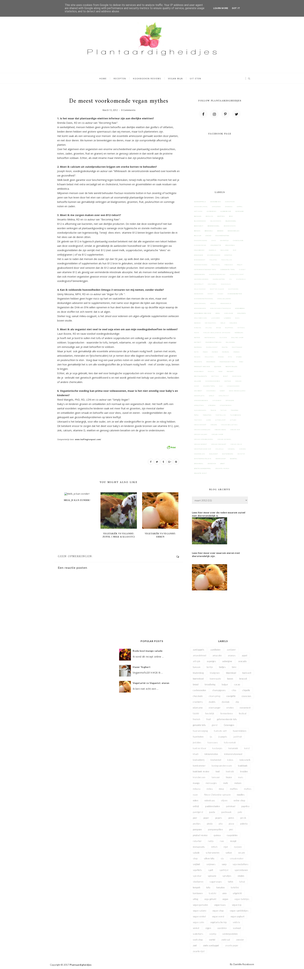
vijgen (242, 449)
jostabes (212, 284)
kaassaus (226, 284)
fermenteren (201, 265)
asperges (211, 211)
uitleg (233, 420)
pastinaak (237, 347)
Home (103, 78)
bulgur (197, 235)
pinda (221, 357)
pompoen (210, 362)
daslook (224, 250)
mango (197, 323)
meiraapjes (210, 323)
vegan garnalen (202, 429)
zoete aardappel (202, 468)
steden (212, 405)
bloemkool (231, 221)
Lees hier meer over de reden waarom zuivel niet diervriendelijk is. (218, 514)
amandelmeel (201, 206)
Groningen (199, 274)
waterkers (227, 454)
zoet (222, 463)
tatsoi (223, 410)
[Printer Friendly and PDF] (171, 447)
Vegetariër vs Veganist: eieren (160, 535)
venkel (231, 449)
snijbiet (198, 391)
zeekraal (198, 463)
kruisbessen (200, 318)
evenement (199, 260)
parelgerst (212, 347)
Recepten (120, 78)
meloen (233, 323)
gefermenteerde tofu (205, 269)
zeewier (212, 463)
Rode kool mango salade (147, 650)
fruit (239, 265)
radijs (211, 371)
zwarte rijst (200, 473)
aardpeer (230, 201)
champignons (200, 240)
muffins (229, 328)
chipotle (224, 240)
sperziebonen (201, 400)
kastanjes (233, 289)
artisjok (198, 211)
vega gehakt (200, 425)
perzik (197, 357)
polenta (198, 362)
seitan (227, 381)
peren (236, 352)
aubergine (225, 211)
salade (197, 381)
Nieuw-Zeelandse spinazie (216, 332)
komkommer (200, 308)
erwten (228, 255)
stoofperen (226, 405)
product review (202, 366)
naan (196, 332)
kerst (210, 294)
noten (197, 337)
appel (240, 206)
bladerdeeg (200, 221)
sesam (238, 381)
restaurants (200, 376)
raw (220, 371)
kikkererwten (235, 294)
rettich (215, 376)
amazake (216, 206)
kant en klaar (217, 289)
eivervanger (213, 255)
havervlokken (201, 279)
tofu (196, 415)
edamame (198, 255)
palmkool (230, 342)
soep (222, 391)
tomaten (207, 415)
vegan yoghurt (218, 444)
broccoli (209, 231)
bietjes (221, 216)
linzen (227, 318)
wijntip (241, 454)
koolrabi (228, 313)
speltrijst (223, 396)
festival (216, 265)
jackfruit (199, 284)
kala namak (200, 289)
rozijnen (236, 376)
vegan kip (235, 429)
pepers (225, 352)
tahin (213, 410)
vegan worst (200, 444)
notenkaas (209, 337)
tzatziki (198, 420)
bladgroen (215, 221)
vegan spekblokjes (203, 439)
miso (218, 328)
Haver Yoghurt (141, 666)
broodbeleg (234, 231)
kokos (213, 303)
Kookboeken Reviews (147, 78)
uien (208, 420)
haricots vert (237, 274)
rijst (225, 376)
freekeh (228, 265)
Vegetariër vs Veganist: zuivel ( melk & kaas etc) (119, 535)
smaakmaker (233, 386)
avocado (239, 211)
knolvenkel (200, 303)
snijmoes (211, 391)
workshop (221, 458)
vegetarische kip (202, 449)
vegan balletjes (229, 425)
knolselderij (224, 299)
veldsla (219, 449)
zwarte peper (222, 468)
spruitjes (199, 405)
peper (215, 352)
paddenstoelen (213, 342)
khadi (220, 294)
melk (222, 323)
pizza (239, 357)
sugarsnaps (200, 410)
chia (213, 240)
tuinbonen (235, 415)
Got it (236, 8)
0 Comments (128, 110)
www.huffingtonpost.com (87, 439)
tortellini (221, 415)
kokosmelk (225, 303)
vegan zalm (236, 444)
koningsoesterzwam (220, 308)
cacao (208, 235)
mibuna (197, 328)
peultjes (209, 357)
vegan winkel (224, 439)
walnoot (213, 454)
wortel (233, 458)
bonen (197, 231)
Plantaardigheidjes (81, 964)
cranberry (199, 250)
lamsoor (215, 318)
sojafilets (199, 396)
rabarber (199, 371)
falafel (213, 260)
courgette (216, 245)
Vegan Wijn (175, 78)
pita (230, 357)
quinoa (217, 366)
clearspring (200, 245)
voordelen (199, 454)
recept (230, 371)
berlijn (209, 216)
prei (241, 362)
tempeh (234, 410)
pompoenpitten (227, 362)
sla (221, 386)
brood (220, 231)
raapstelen (231, 366)
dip (234, 250)
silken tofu (209, 386)
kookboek (240, 308)
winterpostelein (202, 458)
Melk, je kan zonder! (77, 500)
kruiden (241, 313)
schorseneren (212, 381)
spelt (211, 396)
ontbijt (197, 342)
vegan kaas (220, 429)
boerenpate (230, 226)
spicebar (216, 400)
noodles (239, 332)
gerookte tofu (227, 269)
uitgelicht (220, 420)
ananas (229, 206)
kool (218, 313)
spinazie (230, 400)
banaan (198, 216)
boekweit (198, 226)
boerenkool (214, 226)
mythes (241, 328)
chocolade (238, 240)
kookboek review (202, 313)
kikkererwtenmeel (203, 299)
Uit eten (195, 78)
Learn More (220, 8)
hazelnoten (219, 279)
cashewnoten (222, 235)
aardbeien (215, 201)
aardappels (200, 201)
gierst (242, 269)
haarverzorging (217, 274)
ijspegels (241, 279)
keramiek (198, 294)
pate (196, 352)
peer (205, 352)
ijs (230, 279)
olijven (223, 337)
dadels (212, 250)
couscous (230, 245)
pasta (225, 347)
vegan (214, 425)
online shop (237, 337)
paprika (198, 347)
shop (196, 386)
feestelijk (226, 260)
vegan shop (217, 434)
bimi (231, 216)
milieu (208, 328)
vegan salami (201, 434)
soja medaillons (237, 391)
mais (237, 318)
